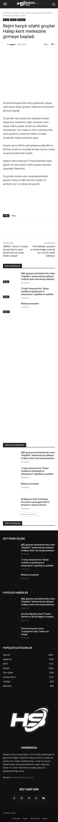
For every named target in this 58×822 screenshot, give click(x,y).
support (12, 44)
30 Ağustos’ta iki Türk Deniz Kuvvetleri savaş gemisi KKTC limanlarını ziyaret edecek (35, 502)
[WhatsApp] (29, 52)
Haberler (21, 20)
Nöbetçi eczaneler (30, 303)
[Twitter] (22, 52)
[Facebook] (15, 52)
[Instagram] (22, 798)
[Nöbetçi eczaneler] (11, 307)
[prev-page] (5, 318)
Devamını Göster (28, 514)
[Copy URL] (36, 52)
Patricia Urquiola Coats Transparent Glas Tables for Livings (35, 631)
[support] (5, 44)
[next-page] (9, 318)
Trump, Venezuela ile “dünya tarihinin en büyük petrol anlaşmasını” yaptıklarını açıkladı (37, 291)
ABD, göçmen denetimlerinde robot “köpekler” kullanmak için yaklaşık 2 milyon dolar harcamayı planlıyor (38, 276)
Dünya (16, 13)
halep (13, 215)
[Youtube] (44, 798)
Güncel (13, 20)
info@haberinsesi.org (22, 777)
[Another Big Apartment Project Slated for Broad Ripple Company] (11, 618)
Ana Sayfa (7, 13)
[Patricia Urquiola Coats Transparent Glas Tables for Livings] (11, 632)
